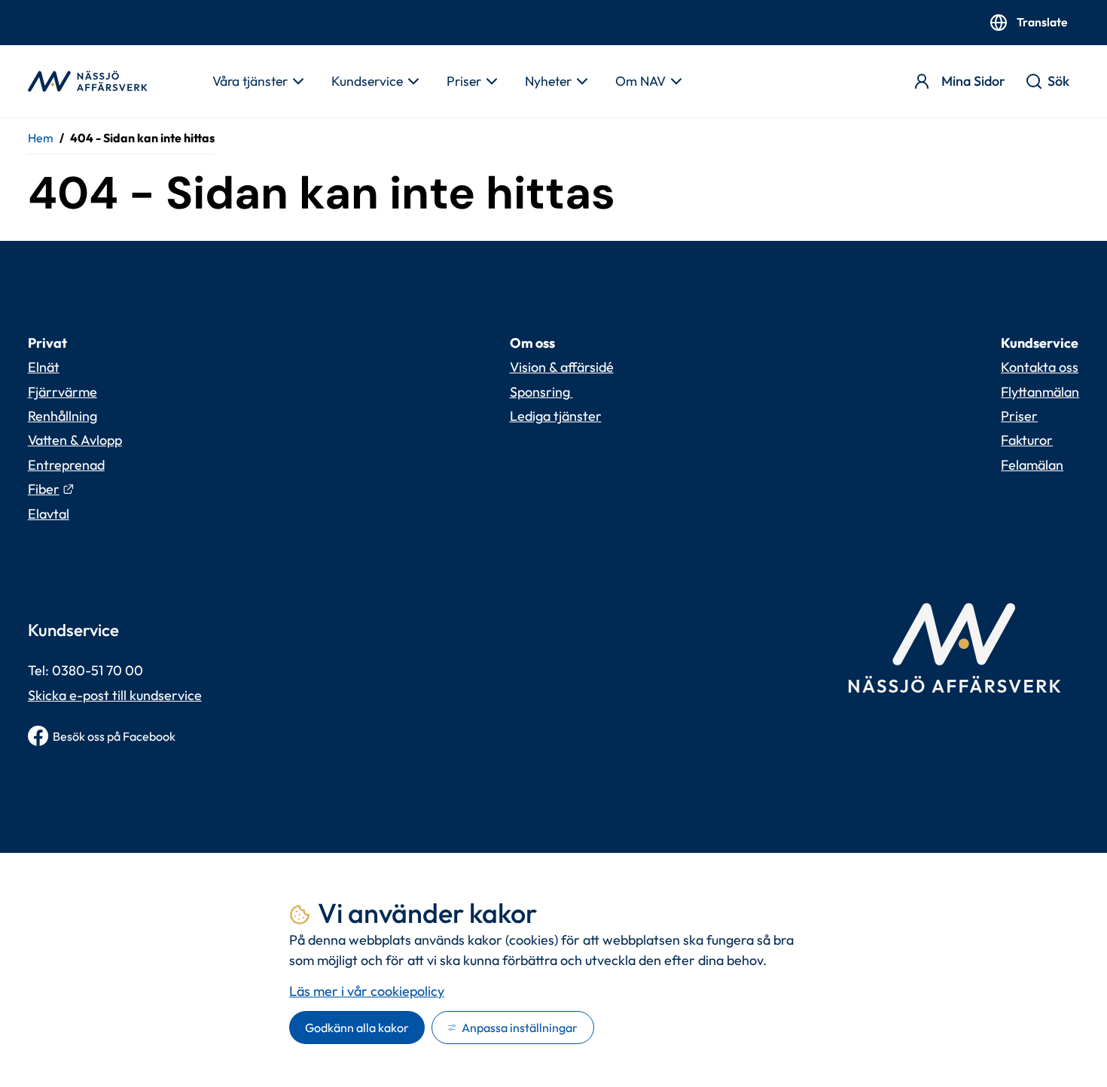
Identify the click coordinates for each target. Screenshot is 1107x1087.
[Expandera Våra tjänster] (297, 81)
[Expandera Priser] (491, 81)
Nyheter (548, 81)
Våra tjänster (250, 81)
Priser (464, 81)
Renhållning (62, 416)
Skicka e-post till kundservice (115, 695)
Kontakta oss (1039, 367)
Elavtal (48, 513)
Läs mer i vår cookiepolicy (366, 991)
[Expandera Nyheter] (581, 81)
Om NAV (640, 81)
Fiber (51, 489)
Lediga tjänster (556, 416)
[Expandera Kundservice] (412, 81)
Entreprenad (66, 464)
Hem (40, 137)
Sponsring (541, 391)
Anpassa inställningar (520, 1027)
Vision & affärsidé (562, 367)
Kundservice (367, 81)
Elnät (43, 367)
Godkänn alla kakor (357, 1027)
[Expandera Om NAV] (675, 81)
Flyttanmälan (1040, 391)
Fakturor (1027, 440)
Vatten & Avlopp (75, 440)
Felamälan (1032, 464)
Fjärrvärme (62, 391)
